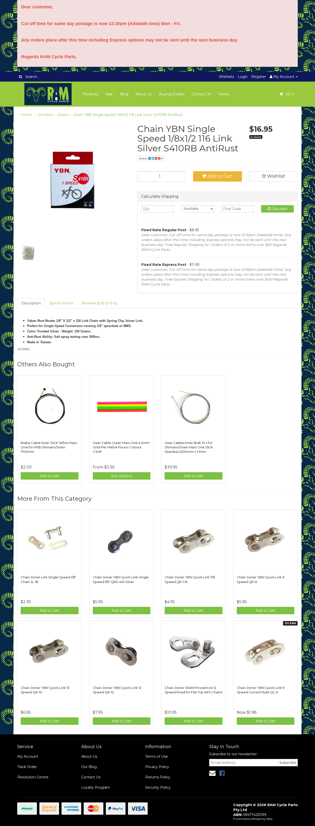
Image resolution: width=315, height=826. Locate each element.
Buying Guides (171, 94)
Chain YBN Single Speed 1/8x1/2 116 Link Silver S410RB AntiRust (128, 115)
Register (258, 76)
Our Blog (89, 767)
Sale (109, 94)
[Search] (20, 76)
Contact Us (201, 94)
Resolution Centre (32, 777)
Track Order (27, 767)
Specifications (61, 303)
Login (243, 76)
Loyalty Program (95, 787)
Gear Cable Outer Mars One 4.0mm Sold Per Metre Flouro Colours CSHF (121, 447)
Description (31, 303)
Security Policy (158, 787)
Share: (143, 158)
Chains (63, 115)
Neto (269, 819)
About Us (144, 94)
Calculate (279, 209)
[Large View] (28, 252)
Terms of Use (156, 756)
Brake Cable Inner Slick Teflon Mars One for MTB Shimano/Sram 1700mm (49, 447)
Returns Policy (157, 777)
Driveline (45, 115)
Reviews (89, 303)
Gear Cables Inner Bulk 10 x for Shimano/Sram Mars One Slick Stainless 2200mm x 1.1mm (189, 447)
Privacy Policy (157, 767)
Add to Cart (219, 176)
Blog (124, 94)
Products (90, 94)
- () (287, 94)
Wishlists (226, 76)
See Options (121, 476)
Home (223, 94)
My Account (27, 756)
